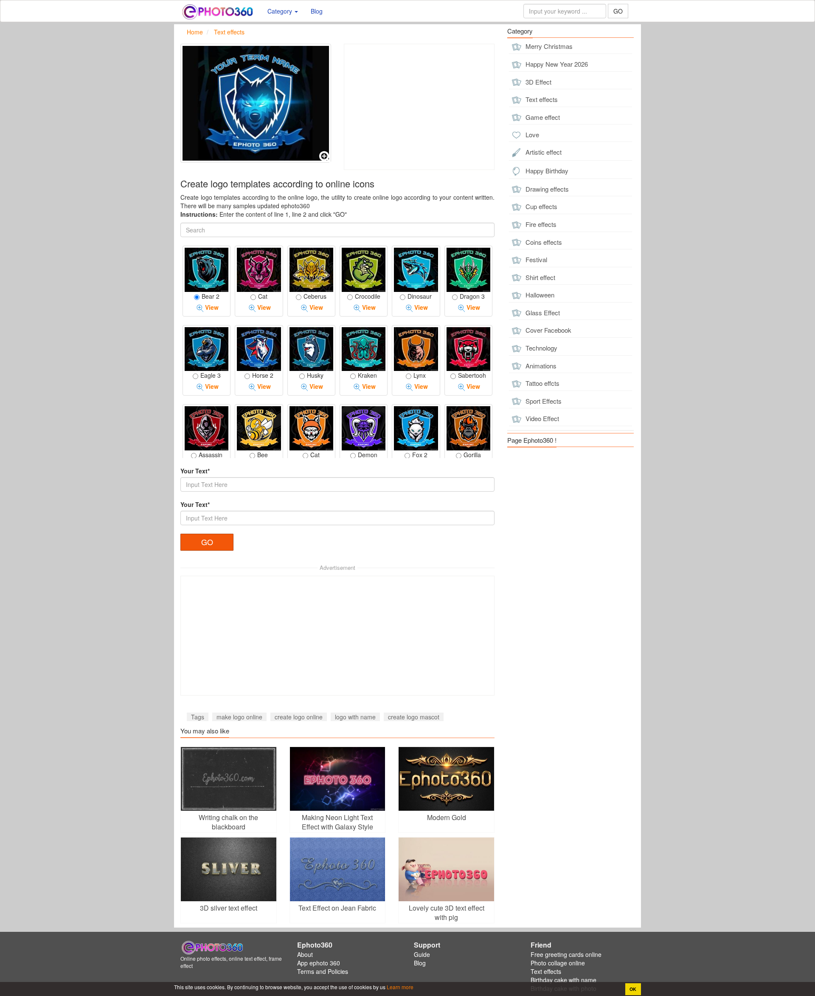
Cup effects (540, 206)
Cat (262, 296)
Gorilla (472, 454)
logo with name (355, 717)
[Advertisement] (419, 107)
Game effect (542, 117)
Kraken (367, 375)
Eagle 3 (210, 375)
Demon (367, 454)
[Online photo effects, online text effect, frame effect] (217, 11)
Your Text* (195, 471)
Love (531, 134)
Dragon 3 (472, 296)
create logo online (299, 717)
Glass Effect (542, 312)
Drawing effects (546, 188)
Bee (262, 454)
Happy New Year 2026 (556, 63)
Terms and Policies (322, 971)
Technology (540, 347)
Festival (535, 259)
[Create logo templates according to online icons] (255, 103)
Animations (540, 365)
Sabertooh (472, 375)
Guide (422, 954)
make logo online (239, 717)
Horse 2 (262, 375)
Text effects (541, 99)
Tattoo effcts (541, 383)
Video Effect (541, 418)
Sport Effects (543, 400)
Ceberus (315, 296)
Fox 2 (419, 454)
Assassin (210, 454)
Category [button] (280, 11)
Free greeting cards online (566, 954)
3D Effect (537, 81)
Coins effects (543, 242)
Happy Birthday (546, 170)
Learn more (399, 986)
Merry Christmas (548, 46)
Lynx (419, 375)
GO (618, 11)
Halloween (539, 294)
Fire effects (540, 224)
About (305, 954)
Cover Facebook (547, 329)
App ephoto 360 (318, 963)
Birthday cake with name (563, 980)
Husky (315, 375)
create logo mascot (413, 717)
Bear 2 (210, 296)
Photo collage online (558, 963)
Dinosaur (420, 296)
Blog (317, 11)
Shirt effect (539, 277)
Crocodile (367, 296)
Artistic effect (543, 151)
